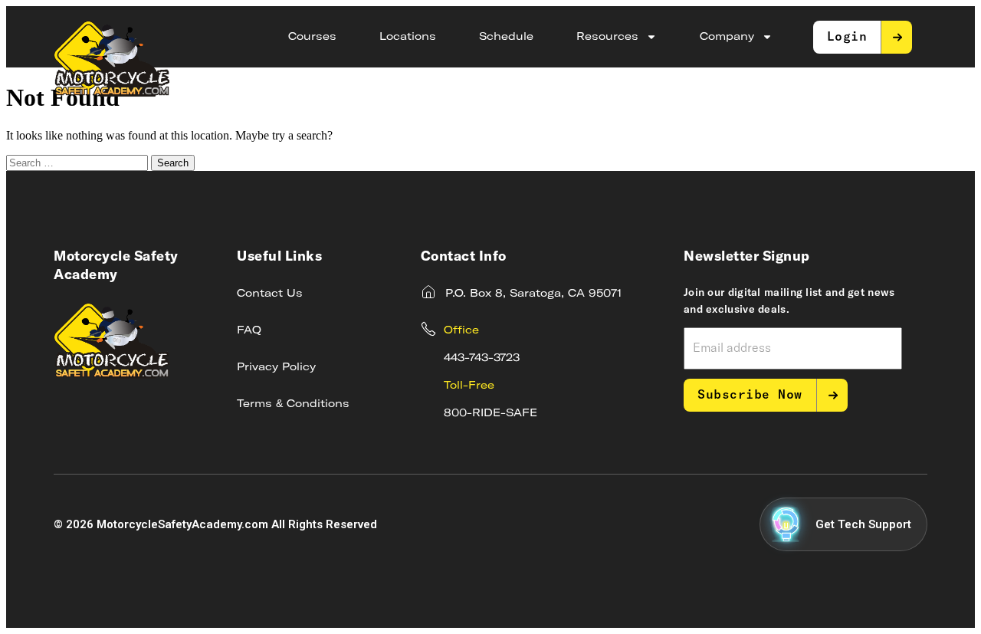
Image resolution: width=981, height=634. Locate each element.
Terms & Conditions (293, 404)
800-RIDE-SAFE (490, 413)
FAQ (249, 330)
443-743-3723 (482, 358)
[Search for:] (78, 162)
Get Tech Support (863, 524)
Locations (407, 36)
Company (727, 36)
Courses (312, 36)
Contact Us (270, 293)
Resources (607, 36)
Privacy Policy (276, 367)
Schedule (506, 36)
